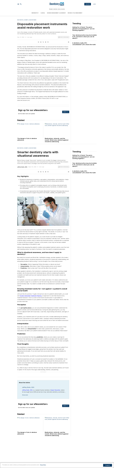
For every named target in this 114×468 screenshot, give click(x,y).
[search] (21, 4)
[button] (18, 4)
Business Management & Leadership (56, 12)
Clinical (43, 12)
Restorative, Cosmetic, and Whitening (26, 19)
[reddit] (45, 42)
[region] (57, 465)
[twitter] (43, 42)
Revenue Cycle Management (75, 12)
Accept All (107, 465)
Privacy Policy (43, 464)
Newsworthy (35, 12)
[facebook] (38, 42)
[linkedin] (40, 42)
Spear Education (55, 390)
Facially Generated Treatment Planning (31, 295)
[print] (68, 42)
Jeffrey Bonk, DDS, (27, 390)
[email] (48, 42)
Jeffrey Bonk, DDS (22, 167)
